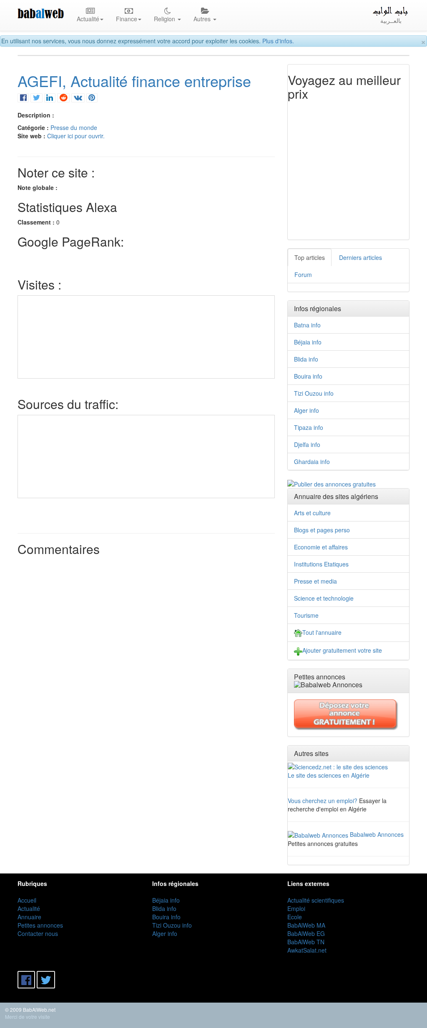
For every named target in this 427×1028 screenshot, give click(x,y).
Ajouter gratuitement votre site (342, 650)
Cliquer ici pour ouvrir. (76, 136)
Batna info (307, 325)
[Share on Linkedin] (49, 97)
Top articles (309, 257)
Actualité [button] (88, 19)
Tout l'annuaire (322, 632)
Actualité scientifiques (315, 900)
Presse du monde (73, 127)
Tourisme (306, 615)
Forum (303, 274)
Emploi (296, 908)
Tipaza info (308, 427)
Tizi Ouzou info (314, 393)
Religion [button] (165, 19)
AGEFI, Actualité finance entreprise (134, 80)
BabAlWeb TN (305, 942)
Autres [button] (202, 19)
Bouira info (308, 376)
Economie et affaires (321, 547)
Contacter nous (38, 933)
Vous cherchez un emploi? (322, 800)
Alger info (306, 410)
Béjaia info (308, 342)
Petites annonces (40, 925)
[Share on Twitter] (36, 97)
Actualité (29, 908)
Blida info (306, 359)
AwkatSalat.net (307, 950)
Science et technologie (324, 598)
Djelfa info (307, 444)
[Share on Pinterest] (92, 97)
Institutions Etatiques (321, 564)
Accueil (27, 900)
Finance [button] (126, 19)
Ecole (294, 917)
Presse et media (315, 581)
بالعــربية (391, 20)
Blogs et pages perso (322, 530)
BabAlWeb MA (306, 925)
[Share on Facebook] (23, 97)
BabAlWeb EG (306, 933)
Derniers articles (360, 257)
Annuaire (29, 917)
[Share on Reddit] (63, 97)
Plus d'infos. (278, 41)
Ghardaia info (312, 461)
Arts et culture (312, 513)
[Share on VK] (77, 97)
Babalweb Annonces (377, 834)
